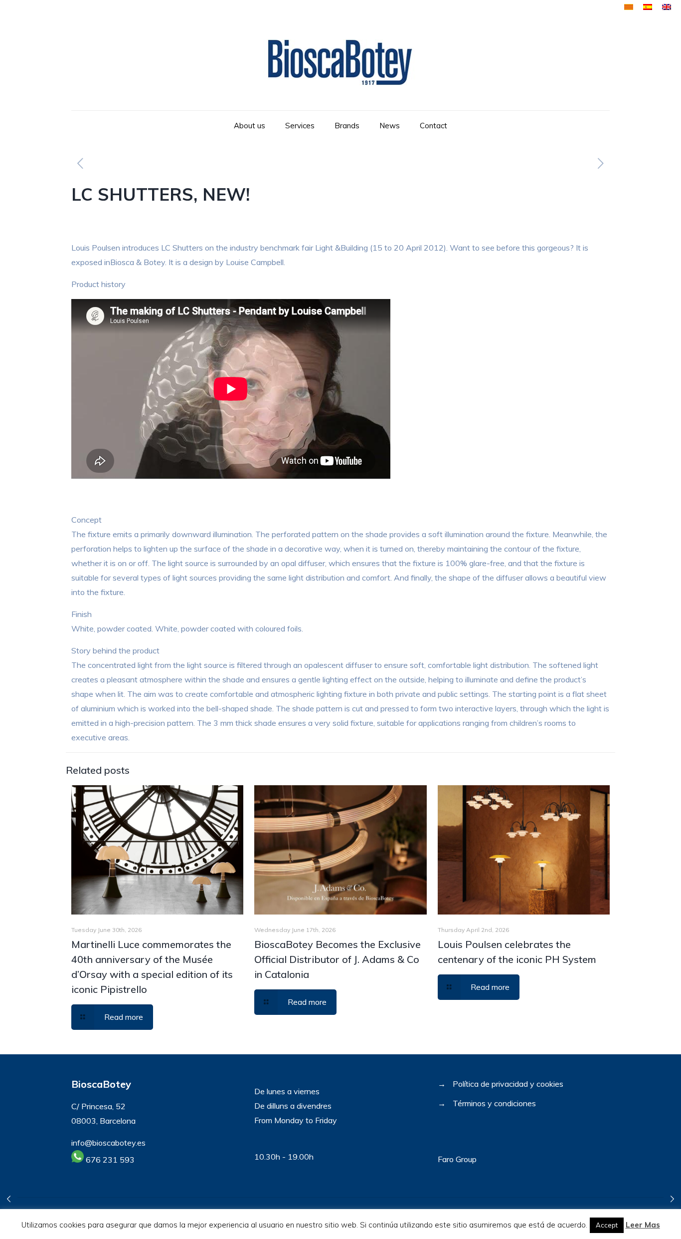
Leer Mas (643, 1225)
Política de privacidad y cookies (508, 1084)
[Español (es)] (647, 7)
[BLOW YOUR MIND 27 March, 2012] (672, 1199)
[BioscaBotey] (340, 62)
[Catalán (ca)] (628, 7)
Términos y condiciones (494, 1103)
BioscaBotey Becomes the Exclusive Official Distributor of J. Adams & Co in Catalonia (337, 959)
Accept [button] (607, 1225)
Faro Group (457, 1159)
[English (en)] (666, 7)
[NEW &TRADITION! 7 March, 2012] (8, 1199)
